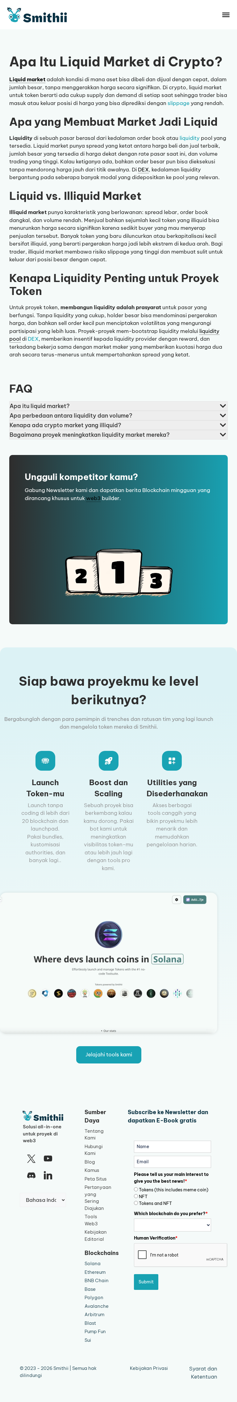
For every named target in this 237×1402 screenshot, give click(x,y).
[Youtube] (48, 1159)
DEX (33, 338)
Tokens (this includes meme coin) (173, 1190)
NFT (143, 1196)
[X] (31, 1159)
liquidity (190, 138)
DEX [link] (143, 169)
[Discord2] (31, 1175)
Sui (88, 1340)
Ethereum (95, 1272)
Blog (90, 1162)
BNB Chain (97, 1280)
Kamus (92, 1170)
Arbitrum (94, 1314)
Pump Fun (95, 1331)
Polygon (94, 1297)
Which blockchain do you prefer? (171, 1213)
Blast (90, 1323)
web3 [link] (93, 498)
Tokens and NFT (155, 1203)
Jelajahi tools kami (108, 1054)
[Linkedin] (48, 1175)
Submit (146, 1282)
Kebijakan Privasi (149, 1368)
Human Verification (155, 1238)
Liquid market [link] (27, 79)
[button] (118, 406)
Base (90, 1289)
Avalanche (97, 1306)
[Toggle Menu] (226, 15)
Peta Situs (95, 1179)
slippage (178, 103)
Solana (93, 1263)
